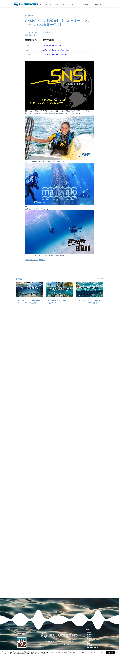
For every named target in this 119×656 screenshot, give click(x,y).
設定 (102, 653)
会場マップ (90, 636)
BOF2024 (42, 260)
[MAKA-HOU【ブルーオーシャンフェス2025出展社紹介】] (29, 289)
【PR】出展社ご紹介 (31, 260)
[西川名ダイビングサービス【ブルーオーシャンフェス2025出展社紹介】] (59, 289)
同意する (110, 653)
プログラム (90, 640)
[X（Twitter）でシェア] (30, 266)
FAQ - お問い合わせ (92, 647)
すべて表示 (100, 278)
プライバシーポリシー (41, 654)
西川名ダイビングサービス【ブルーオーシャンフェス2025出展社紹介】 (58, 302)
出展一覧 (89, 638)
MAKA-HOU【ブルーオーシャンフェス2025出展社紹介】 (29, 302)
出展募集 (89, 645)
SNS (88, 643)
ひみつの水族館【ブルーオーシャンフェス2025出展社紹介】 (89, 302)
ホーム (89, 632)
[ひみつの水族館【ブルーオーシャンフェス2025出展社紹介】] (89, 289)
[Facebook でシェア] (26, 266)
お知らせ (89, 634)
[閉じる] (117, 653)
